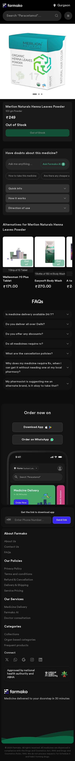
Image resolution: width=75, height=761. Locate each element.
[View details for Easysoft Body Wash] (50, 252)
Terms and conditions (18, 574)
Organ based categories (19, 639)
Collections (11, 634)
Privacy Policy (13, 568)
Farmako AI (11, 612)
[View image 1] (35, 94)
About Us (10, 541)
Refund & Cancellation (18, 579)
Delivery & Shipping (16, 585)
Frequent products (16, 645)
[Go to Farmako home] (12, 5)
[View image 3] (41, 94)
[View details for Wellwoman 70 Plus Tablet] (18, 252)
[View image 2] (39, 94)
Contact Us (11, 546)
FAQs (7, 552)
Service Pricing (13, 590)
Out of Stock (37, 133)
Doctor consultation (17, 618)
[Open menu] (68, 16)
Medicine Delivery (15, 607)
